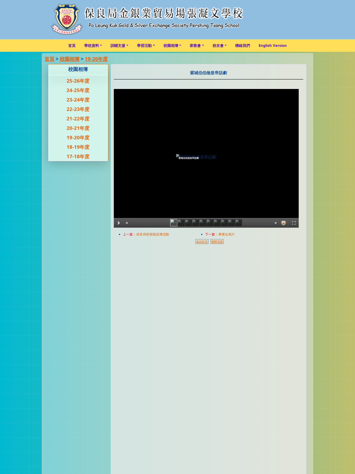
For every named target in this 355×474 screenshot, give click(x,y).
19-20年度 (96, 58)
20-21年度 (78, 128)
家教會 (195, 45)
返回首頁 (202, 241)
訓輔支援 (118, 45)
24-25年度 (78, 90)
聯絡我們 (242, 45)
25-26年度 (78, 80)
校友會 (218, 45)
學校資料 (91, 45)
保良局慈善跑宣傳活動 (152, 234)
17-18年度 (78, 156)
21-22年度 (78, 118)
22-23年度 (78, 109)
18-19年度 (78, 146)
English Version (273, 45)
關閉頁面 (217, 241)
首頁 (72, 45)
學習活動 (144, 45)
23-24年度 (78, 99)
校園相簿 (171, 45)
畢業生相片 (226, 234)
